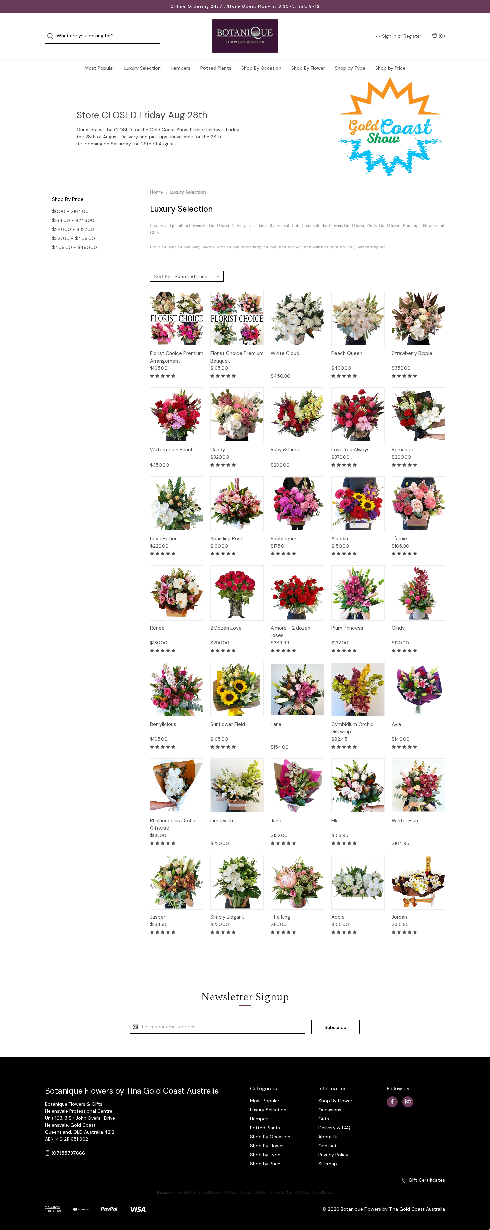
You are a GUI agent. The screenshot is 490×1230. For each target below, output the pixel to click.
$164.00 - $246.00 (73, 220)
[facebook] (392, 1101)
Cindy (398, 628)
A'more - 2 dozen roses (290, 632)
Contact (327, 1146)
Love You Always (350, 449)
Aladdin (339, 538)
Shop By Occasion (261, 68)
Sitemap (327, 1164)
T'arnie (399, 538)
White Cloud (285, 353)
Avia (396, 724)
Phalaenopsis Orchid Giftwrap (173, 824)
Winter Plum (406, 820)
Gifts (323, 1119)
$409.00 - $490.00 (74, 247)
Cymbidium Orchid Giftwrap (352, 728)
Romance (402, 449)
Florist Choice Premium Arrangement (176, 357)
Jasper (157, 917)
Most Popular (99, 68)
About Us (328, 1137)
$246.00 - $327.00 (73, 229)
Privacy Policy (333, 1155)
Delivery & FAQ (334, 1128)
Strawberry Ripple (412, 353)
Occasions (329, 1110)
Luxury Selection (142, 68)
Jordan (399, 917)
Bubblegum (283, 538)
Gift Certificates (426, 1180)
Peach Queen (346, 353)
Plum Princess (347, 628)
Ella (335, 820)
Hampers (180, 68)
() (441, 36)
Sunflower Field (227, 724)
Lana (276, 724)
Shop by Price (390, 68)
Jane (276, 820)
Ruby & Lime (285, 449)
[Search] (52, 36)
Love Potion (164, 538)
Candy (217, 449)
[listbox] (198, 276)
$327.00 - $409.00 (73, 238)
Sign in (389, 36)
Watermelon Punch (172, 449)
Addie (338, 917)
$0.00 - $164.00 (70, 211)
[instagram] (408, 1101)
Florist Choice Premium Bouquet (237, 357)
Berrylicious (163, 724)
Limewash (221, 820)
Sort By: (162, 276)
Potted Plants (215, 68)
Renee (157, 628)
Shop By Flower (308, 68)
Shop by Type (350, 68)
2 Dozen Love (226, 628)
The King (280, 917)
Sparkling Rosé (227, 538)
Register (412, 36)
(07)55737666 (68, 1153)
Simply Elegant (227, 917)
